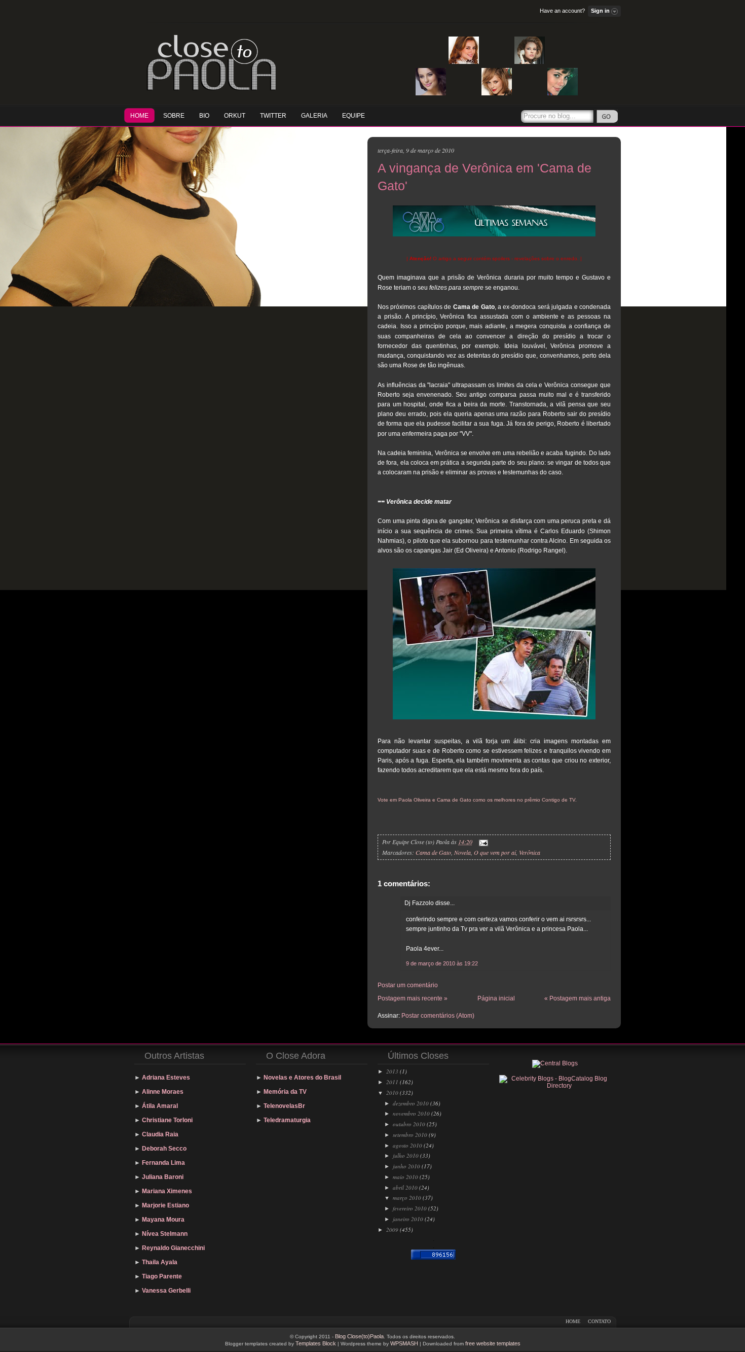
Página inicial (496, 998)
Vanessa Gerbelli (166, 1290)
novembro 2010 (411, 1113)
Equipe (353, 115)
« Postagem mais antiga (577, 998)
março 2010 (407, 1197)
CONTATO (599, 1321)
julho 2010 (406, 1155)
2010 (392, 1092)
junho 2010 (406, 1166)
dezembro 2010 (411, 1103)
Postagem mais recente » (413, 998)
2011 (392, 1082)
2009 (392, 1229)
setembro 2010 (410, 1134)
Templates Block (315, 1343)
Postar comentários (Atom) (437, 1015)
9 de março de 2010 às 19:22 (442, 963)
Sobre (173, 115)
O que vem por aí (495, 852)
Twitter (273, 115)
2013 (392, 1071)
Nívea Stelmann (165, 1233)
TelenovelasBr (284, 1106)
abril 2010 (405, 1187)
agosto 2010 (407, 1145)
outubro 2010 (409, 1124)
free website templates (492, 1343)
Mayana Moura (163, 1219)
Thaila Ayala (159, 1262)
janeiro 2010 (408, 1219)
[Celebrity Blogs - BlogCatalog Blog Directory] (555, 1085)
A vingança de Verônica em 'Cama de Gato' (484, 177)
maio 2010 (405, 1177)
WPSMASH (404, 1343)
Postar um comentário (408, 985)
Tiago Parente (162, 1276)
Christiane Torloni (167, 1120)
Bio (204, 115)
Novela (462, 852)
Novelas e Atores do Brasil (302, 1077)
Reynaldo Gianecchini (173, 1248)
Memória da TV (285, 1091)
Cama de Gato (433, 852)
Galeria (314, 115)
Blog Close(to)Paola (359, 1336)
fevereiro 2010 (410, 1208)
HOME (139, 115)
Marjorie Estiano (165, 1205)
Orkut (234, 115)
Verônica (529, 852)
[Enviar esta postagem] (482, 842)
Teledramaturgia (287, 1120)
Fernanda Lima (163, 1162)
